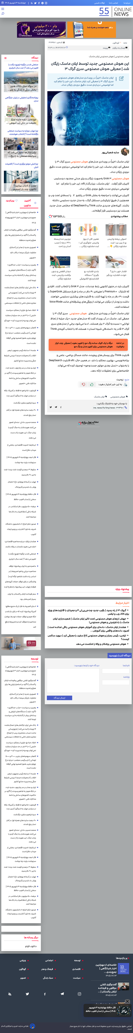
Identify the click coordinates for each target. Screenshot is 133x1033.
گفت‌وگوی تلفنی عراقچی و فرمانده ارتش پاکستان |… (107, 988)
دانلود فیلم (31, 946)
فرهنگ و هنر (48, 969)
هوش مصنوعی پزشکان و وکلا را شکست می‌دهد (101, 644)
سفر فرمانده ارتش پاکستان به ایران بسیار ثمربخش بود (22, 597)
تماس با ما (114, 2)
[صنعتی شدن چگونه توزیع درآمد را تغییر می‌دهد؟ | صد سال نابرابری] (21, 81)
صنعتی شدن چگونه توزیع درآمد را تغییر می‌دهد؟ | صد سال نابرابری (23, 66)
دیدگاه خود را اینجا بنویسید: (86, 665)
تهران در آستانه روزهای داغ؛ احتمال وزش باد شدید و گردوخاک (22, 484)
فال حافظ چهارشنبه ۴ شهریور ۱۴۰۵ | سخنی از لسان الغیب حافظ (101, 1009)
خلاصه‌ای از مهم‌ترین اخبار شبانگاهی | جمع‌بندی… (106, 968)
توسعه (78, 960)
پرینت (105, 47)
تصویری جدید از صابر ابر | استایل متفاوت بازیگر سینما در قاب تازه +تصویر (22, 252)
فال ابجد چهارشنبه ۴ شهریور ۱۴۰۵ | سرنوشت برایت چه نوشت (21, 460)
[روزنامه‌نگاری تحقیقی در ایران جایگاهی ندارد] (21, 114)
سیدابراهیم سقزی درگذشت (24, 403)
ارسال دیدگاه (59, 698)
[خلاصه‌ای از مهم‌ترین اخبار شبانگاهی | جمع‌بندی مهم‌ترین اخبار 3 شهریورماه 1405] (123, 968)
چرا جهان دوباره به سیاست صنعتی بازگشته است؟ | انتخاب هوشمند (22, 132)
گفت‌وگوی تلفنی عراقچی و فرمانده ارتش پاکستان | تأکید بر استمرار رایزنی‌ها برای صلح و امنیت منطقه (20, 235)
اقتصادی (77, 969)
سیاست (77, 978)
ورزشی (23, 960)
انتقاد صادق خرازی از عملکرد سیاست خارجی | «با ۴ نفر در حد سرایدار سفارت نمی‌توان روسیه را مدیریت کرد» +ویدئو (20, 315)
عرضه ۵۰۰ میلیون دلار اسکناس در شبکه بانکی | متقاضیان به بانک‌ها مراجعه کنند (22, 511)
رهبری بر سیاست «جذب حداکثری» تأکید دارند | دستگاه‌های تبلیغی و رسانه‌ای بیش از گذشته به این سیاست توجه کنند (20, 273)
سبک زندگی (49, 978)
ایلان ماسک (99, 396)
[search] (3, 14)
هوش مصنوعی (79, 162)
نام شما (126, 665)
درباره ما (128, 2)
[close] (127, 1001)
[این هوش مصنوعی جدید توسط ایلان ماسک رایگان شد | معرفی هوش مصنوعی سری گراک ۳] (56, 407)
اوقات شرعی (99, 2)
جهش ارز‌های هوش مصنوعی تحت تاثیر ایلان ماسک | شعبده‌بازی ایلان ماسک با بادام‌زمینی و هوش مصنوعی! (91, 620)
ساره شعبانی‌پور (110, 152)
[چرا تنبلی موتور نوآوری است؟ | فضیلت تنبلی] (21, 181)
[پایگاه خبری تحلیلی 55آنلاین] (115, 11)
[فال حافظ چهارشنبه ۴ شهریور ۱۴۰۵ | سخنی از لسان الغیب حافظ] (123, 1010)
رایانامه (126, 677)
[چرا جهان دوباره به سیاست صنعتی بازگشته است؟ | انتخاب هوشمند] (21, 148)
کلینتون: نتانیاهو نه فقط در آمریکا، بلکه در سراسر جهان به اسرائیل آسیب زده (20, 393)
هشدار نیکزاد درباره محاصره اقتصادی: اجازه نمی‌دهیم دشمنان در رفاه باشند (20, 544)
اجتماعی (50, 960)
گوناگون (23, 969)
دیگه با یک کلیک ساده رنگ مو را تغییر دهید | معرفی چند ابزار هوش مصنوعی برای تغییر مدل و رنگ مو (84, 344)
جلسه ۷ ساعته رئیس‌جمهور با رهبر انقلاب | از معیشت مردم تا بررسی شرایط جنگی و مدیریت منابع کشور (20, 355)
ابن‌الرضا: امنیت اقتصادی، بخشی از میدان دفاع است (21, 448)
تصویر (23, 978)
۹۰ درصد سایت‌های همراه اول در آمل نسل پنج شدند (21, 413)
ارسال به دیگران (118, 47)
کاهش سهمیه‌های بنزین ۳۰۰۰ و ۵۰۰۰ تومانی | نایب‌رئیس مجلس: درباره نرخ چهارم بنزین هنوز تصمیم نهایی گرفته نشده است (20, 335)
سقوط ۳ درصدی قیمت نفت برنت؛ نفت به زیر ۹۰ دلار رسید (20, 472)
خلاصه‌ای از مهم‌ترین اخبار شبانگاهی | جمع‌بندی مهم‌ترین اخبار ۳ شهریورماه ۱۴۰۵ (20, 217)
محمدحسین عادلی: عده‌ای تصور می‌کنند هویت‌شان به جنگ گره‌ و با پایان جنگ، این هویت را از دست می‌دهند (22, 430)
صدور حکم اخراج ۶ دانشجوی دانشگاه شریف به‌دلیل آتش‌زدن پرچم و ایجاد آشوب (21, 529)
